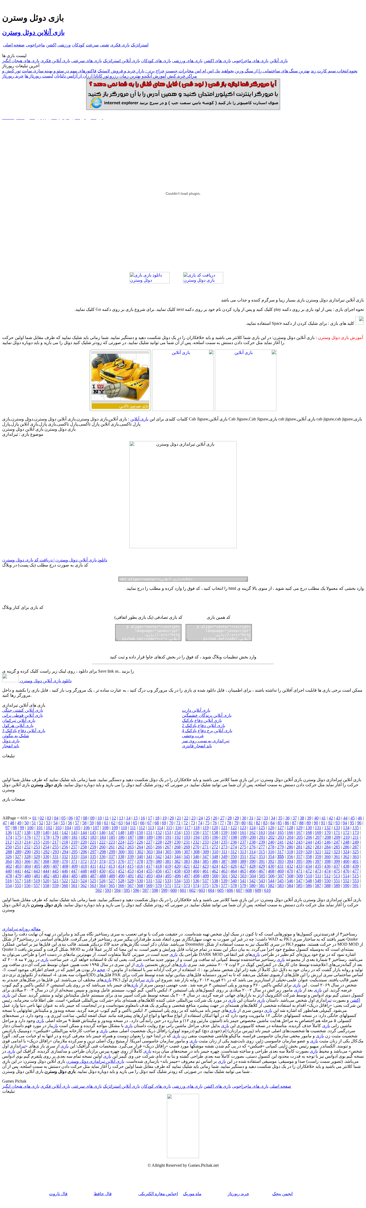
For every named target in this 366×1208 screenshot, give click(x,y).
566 (121, 885)
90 (316, 823)
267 (168, 847)
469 (280, 871)
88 (301, 823)
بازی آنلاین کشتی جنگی (22, 710)
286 (346, 847)
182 (84, 837)
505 (262, 876)
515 (355, 876)
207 (318, 837)
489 (112, 876)
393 (280, 861)
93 (337, 823)
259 (93, 847)
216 (46, 842)
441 (18, 871)
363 (355, 856)
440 (8, 871)
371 (74, 861)
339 (130, 856)
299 (112, 851)
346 (196, 856)
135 (355, 827)
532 (158, 880)
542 (252, 880)
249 (355, 842)
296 (84, 851)
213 (18, 842)
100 (30, 827)
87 (294, 823)
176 (27, 837)
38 (302, 818)
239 (262, 842)
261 (112, 847)
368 (46, 861)
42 (331, 818)
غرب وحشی (193, 735)
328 (27, 856)
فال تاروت (58, 1193)
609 (258, 890)
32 (258, 818)
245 (318, 842)
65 (135, 823)
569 (149, 885)
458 (177, 871)
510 (309, 876)
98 (15, 827)
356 (290, 856)
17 (150, 818)
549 (318, 880)
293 (56, 851)
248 (346, 842)
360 (327, 856)
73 (193, 823)
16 (143, 818)
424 (215, 866)
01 (34, 818)
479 (18, 876)
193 (187, 837)
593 (108, 890)
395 (299, 861)
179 (56, 837)
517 (18, 880)
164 (271, 832)
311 (224, 851)
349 (224, 856)
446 (65, 871)
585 (299, 885)
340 (140, 856)
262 (121, 847)
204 (290, 837)
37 (295, 818)
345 (187, 856)
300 (121, 851)
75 (207, 823)
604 (211, 890)
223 (112, 842)
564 (102, 885)
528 (121, 880)
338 (121, 856)
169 (318, 832)
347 (205, 856)
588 (327, 885)
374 (102, 861)
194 (196, 837)
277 (262, 847)
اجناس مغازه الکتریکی (158, 1193)
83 (265, 823)
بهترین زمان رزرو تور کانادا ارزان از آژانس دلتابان (97, 76)
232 (196, 842)
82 (258, 823)
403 (18, 866)
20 (172, 818)
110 (124, 827)
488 (102, 876)
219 (74, 842)
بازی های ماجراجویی (250, 60)
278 (271, 847)
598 (155, 890)
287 (355, 847)
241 (280, 842)
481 (37, 876)
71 (178, 823)
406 (46, 866)
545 (280, 880)
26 (215, 818)
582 (271, 885)
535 (187, 880)
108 (105, 827)
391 (262, 861)
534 (177, 880)
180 (65, 837)
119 (206, 827)
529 (130, 880)
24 (201, 818)
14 (128, 818)
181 (74, 837)
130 (308, 827)
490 (121, 876)
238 (252, 842)
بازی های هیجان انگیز (20, 60)
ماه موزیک (192, 1193)
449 (93, 871)
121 (224, 827)
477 (355, 871)
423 (205, 866)
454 (140, 871)
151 (149, 832)
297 (93, 851)
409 (74, 866)
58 (84, 823)
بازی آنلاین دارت (196, 710)
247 (337, 842)
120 (215, 827)
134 (346, 827)
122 (233, 827)
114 (160, 827)
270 (196, 847)
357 (299, 856)
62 (113, 823)
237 (243, 842)
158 (215, 832)
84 (272, 823)
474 (327, 871)
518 (27, 880)
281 (299, 847)
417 (149, 866)
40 (316, 818)
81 (251, 823)
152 (158, 832)
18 (157, 818)
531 (149, 880)
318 (290, 851)
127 (280, 827)
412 (102, 866)
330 (46, 856)
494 (159, 876)
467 (262, 871)
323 (337, 851)
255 (55, 847)
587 (318, 885)
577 (224, 885)
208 (327, 837)
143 (74, 832)
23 (193, 818)
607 (239, 890)
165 (280, 832)
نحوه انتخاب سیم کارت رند (334, 71)
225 (130, 842)
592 (98, 890)
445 (55, 871)
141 (55, 832)
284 (327, 847)
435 (318, 866)
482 (46, 876)
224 (121, 842)
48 (12, 823)
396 (308, 861)
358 (308, 856)
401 (355, 861)
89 (309, 823)
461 (205, 871)
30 (244, 818)
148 (121, 832)
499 (206, 876)
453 (130, 871)
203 (281, 837)
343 (168, 856)
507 (281, 876)
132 (327, 827)
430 (271, 866)
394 (290, 861)
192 (177, 837)
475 (337, 871)
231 (187, 842)
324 (346, 851)
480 (27, 876)
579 (243, 885)
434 (308, 866)
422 (196, 866)
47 (5, 823)
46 (360, 818)
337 (112, 856)
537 (205, 880)
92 (330, 823)
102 (49, 827)
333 (74, 856)
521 (55, 880)
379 (149, 861)
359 (318, 856)
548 (308, 880)
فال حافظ (103, 1193)
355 (280, 856)
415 (130, 866)
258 (83, 847)
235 (224, 842)
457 (168, 871)
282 (308, 847)
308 (196, 851)
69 (164, 823)
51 (34, 823)
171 (337, 832)
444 (46, 871)
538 (215, 880)
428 (252, 866)
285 (337, 847)
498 (196, 876)
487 (93, 876)
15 (135, 818)
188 (140, 837)
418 (158, 866)
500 (215, 876)
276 (252, 847)
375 (112, 861)
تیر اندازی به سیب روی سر (205, 741)
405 (37, 866)
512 (327, 876)
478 (9, 876)
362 (346, 856)
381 (168, 861)
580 (252, 885)
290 (27, 851)
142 (65, 832)
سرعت (92, 45)
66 (142, 823)
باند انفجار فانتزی (197, 746)
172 (346, 832)
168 (308, 832)
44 (345, 818)
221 (93, 842)
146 (102, 832)
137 (18, 832)
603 (202, 890)
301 (131, 851)
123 (243, 827)
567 (130, 885)
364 (8, 861)
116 (178, 827)
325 (355, 851)
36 (287, 818)
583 (280, 885)
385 (205, 861)
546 (290, 880)
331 (55, 856)
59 (91, 823)
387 (224, 861)
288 (9, 851)
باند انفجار (10, 746)
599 (164, 890)
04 (56, 818)
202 (271, 837)
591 (355, 885)
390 (252, 861)
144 (83, 832)
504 (252, 876)
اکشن (51, 45)
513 (337, 876)
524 (83, 880)
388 (233, 861)
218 (65, 842)
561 (74, 885)
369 (55, 861)
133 (337, 827)
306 (177, 851)
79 (236, 823)
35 (280, 818)
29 (237, 818)
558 (46, 885)
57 (77, 823)
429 (262, 866)
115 (169, 827)
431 (280, 866)
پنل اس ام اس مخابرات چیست (193, 71)
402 (9, 866)
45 (352, 818)
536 (196, 880)
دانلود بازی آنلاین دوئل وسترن (45, 680)
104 (68, 827)
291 (37, 851)
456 (158, 871)
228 (158, 842)
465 (243, 871)
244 (308, 842)
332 (65, 856)
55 (63, 823)
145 (93, 832)
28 (229, 818)
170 (327, 832)
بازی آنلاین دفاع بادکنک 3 (23, 730)
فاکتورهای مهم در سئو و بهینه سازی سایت (59, 71)
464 (233, 871)
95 (352, 823)
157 (205, 832)
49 (19, 823)
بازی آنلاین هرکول (17, 725)
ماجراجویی (35, 45)
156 (196, 832)
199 (243, 837)
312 (233, 851)
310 (215, 851)
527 (112, 880)
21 (179, 818)
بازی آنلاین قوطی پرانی (22, 715)
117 (187, 827)
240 (271, 842)
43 (338, 818)
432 (290, 866)
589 (337, 885)
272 (215, 847)
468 (271, 871)
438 (346, 866)
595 (127, 890)
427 (243, 866)
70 (171, 823)
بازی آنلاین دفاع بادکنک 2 (203, 725)
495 (168, 876)
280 (290, 847)
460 (196, 871)
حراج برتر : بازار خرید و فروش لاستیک (131, 71)
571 (168, 885)
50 (26, 823)
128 (290, 827)
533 (168, 880)
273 (224, 847)
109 (114, 827)
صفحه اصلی (14, 45)
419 (168, 866)
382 (177, 861)
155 (187, 832)
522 (65, 880)
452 (121, 871)
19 (164, 818)
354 (271, 856)
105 (77, 827)
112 (142, 827)
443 (36, 871)
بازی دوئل (11, 741)
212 (8, 842)
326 (8, 856)
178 (46, 837)
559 (55, 885)
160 (233, 832)
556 (27, 885)
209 (337, 837)
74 (200, 823)
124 (252, 827)
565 (112, 885)
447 (74, 871)
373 (93, 861)
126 (271, 827)
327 (18, 856)
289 (18, 851)
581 (262, 885)
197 (224, 837)
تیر (142, 980)
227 (149, 842)
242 (290, 842)
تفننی (104, 45)
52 (41, 823)
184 (102, 837)
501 (224, 876)
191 (168, 837)
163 (262, 832)
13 (121, 818)
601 (183, 890)
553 (355, 880)
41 (324, 818)
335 (93, 856)
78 (229, 823)
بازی (174, 954)
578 (233, 885)
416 (140, 866)
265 (149, 847)
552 (346, 880)
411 (93, 866)
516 (8, 880)
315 (262, 851)
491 (131, 876)
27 (222, 818)
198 (234, 837)
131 (318, 827)
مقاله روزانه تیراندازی (21, 929)
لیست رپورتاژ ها (39, 76)
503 (243, 876)
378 (140, 861)
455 (149, 871)
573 (187, 885)
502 (234, 876)
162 (252, 832)
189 (149, 837)
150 (140, 832)
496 (177, 876)
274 (233, 847)
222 (102, 842)
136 (8, 832)
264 (140, 847)
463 (224, 871)
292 (46, 851)
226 (140, 842)
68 (157, 823)
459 (187, 871)
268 (177, 847)
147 (112, 832)
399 (337, 861)
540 (233, 880)
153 (168, 832)
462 (215, 871)
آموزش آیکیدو (154, 76)
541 (243, 880)
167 (299, 832)
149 (130, 832)
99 (22, 827)
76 (214, 823)
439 (355, 866)
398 (327, 861)
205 (299, 837)
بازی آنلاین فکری (55, 60)
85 (280, 823)
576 (215, 885)
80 (243, 823)
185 (112, 837)
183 (93, 837)
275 (243, 847)
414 (121, 866)
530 (140, 880)
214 (27, 842)
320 (308, 851)
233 (205, 842)
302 (140, 851)
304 (159, 851)
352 (252, 856)
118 (196, 827)
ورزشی (64, 45)
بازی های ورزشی (187, 60)
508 (290, 876)
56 (70, 823)
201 (262, 837)
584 (290, 885)
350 (233, 856)
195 (206, 837)
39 (309, 818)
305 (168, 851)
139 (36, 832)
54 (55, 823)
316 (271, 851)
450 (102, 871)
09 (92, 818)
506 (271, 876)
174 (9, 837)
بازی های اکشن (217, 60)
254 (46, 847)
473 (318, 871)
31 (251, 818)
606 (230, 890)
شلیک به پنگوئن (15, 735)
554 (8, 885)
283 (318, 847)
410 (84, 866)
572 (177, 885)
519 (36, 880)
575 (205, 885)
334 (83, 856)
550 (327, 880)
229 (168, 842)
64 (128, 823)
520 (46, 880)
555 (18, 885)
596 (136, 890)
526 (102, 880)
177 (37, 837)
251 (18, 847)
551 (337, 880)
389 (243, 861)
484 (65, 876)
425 (224, 866)
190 (159, 837)
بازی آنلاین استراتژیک (121, 60)
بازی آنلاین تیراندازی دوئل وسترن (95, 1061)
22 (186, 818)
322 (327, 851)
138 (27, 832)
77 (222, 823)
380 (158, 861)
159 (224, 832)
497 (187, 876)
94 (345, 823)
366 (27, 861)
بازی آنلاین (279, 60)
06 (71, 818)
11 (107, 818)
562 (83, 885)
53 (48, 823)
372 (83, 861)
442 (27, 871)
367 (36, 861)
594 (117, 890)
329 (36, 856)
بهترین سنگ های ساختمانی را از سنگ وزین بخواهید (265, 71)
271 (205, 847)
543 (262, 880)
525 (93, 880)
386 (215, 861)
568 (140, 885)
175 (18, 837)
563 (93, 885)
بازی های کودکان (156, 60)
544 (271, 880)
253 (36, 847)
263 (130, 847)
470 (290, 871)
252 (27, 847)
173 (355, 832)
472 (308, 871)
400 (346, 861)
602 (192, 890)
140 (46, 832)
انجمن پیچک (282, 1193)
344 (177, 856)
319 (299, 851)
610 (267, 890)
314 (252, 851)
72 (186, 823)
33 (266, 818)
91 (323, 823)
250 (8, 847)
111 (133, 827)
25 (208, 818)
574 (196, 885)
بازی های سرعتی (86, 60)
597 (145, 890)
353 (262, 856)
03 (49, 818)
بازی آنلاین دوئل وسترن (33, 32)
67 (149, 823)
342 (158, 856)
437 (337, 866)
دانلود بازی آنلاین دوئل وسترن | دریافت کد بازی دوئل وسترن (54, 560)
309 (206, 851)
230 (177, 842)
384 (196, 861)
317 (280, 851)
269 (187, 847)
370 (65, 861)
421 (187, 866)
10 (100, 818)
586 (308, 885)
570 (158, 885)
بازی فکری (120, 45)
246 (327, 842)
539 (224, 880)
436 (327, 866)
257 (74, 847)
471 (299, 871)
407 (56, 866)
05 (63, 818)
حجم (101, 969)
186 (121, 837)
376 (121, 861)
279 (280, 847)
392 (271, 861)
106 (86, 827)
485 (74, 876)
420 (177, 866)
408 (65, 866)
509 (299, 876)
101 (39, 827)
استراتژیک (139, 45)
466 (252, 871)
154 (177, 832)
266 (158, 847)
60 (99, 823)
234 (215, 842)
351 (243, 856)
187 (131, 837)
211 (356, 837)
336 (102, 856)
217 (55, 842)
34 (273, 818)
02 (42, 818)
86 (287, 823)
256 (65, 847)
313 (243, 851)
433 (299, 866)
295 (74, 851)
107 (96, 827)
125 (262, 827)
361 (337, 856)
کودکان (78, 45)
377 (130, 861)
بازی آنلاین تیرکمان (18, 720)
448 (83, 871)
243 (299, 842)
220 (83, 842)
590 (346, 885)
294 (65, 851)
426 (233, 866)
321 (318, 851)
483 (56, 876)
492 (140, 876)
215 (36, 842)
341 (149, 856)
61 (106, 823)
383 (187, 861)
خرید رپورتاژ (13, 76)
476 (346, 871)
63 (120, 823)
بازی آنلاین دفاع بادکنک (202, 720)
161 (243, 832)
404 (27, 866)
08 (85, 818)
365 (18, 861)
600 (173, 890)
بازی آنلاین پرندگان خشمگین (206, 715)
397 (318, 861)
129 (299, 827)
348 (215, 856)
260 (102, 847)
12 (114, 818)
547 (299, 880)
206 (309, 837)
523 (74, 880)
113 (151, 827)
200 (252, 837)
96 (359, 823)
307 (187, 851)
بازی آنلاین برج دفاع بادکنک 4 (207, 730)
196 (215, 837)
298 (102, 851)
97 (7, 827)
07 (78, 818)
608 (248, 890)
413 (112, 866)
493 (149, 876)
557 (36, 885)
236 (233, 842)
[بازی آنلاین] (246, 409)
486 (84, 876)
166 (290, 832)
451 (112, 871)
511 (318, 876)
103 (58, 827)
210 (346, 837)
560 (65, 885)
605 (220, 890)
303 (149, 851)
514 (346, 876)
